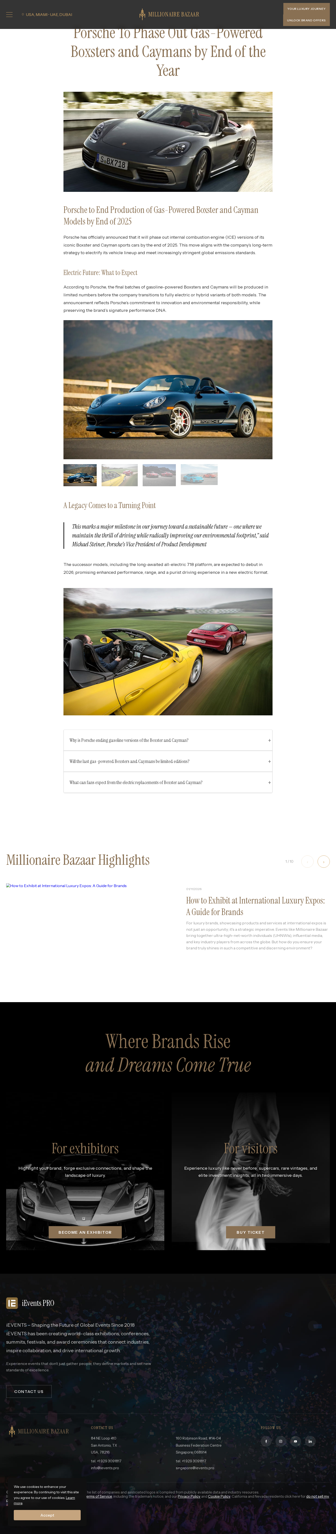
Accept (47, 1515)
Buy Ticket (251, 1232)
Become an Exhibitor (85, 1232)
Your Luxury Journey (306, 9)
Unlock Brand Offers (306, 20)
